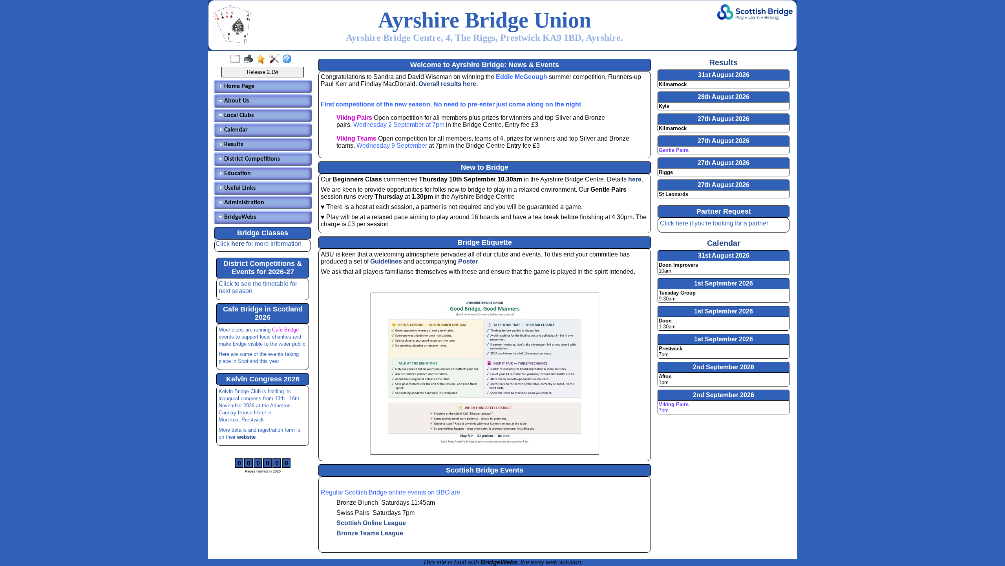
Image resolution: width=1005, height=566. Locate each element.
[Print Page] (249, 59)
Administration (243, 203)
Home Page (238, 86)
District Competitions (251, 159)
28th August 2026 (723, 96)
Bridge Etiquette (484, 242)
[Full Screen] (236, 59)
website (246, 437)
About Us (236, 101)
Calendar (235, 130)
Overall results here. (448, 84)
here (238, 243)
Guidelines (386, 261)
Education (237, 173)
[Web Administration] (275, 59)
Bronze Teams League (369, 533)
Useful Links (239, 188)
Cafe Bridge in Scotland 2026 (263, 313)
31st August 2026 (723, 74)
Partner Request (723, 211)
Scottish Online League (371, 523)
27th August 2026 (723, 118)
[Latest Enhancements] (262, 59)
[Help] (288, 59)
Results (233, 144)
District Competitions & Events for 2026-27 (262, 268)
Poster (468, 261)
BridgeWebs (239, 217)
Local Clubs (238, 115)
